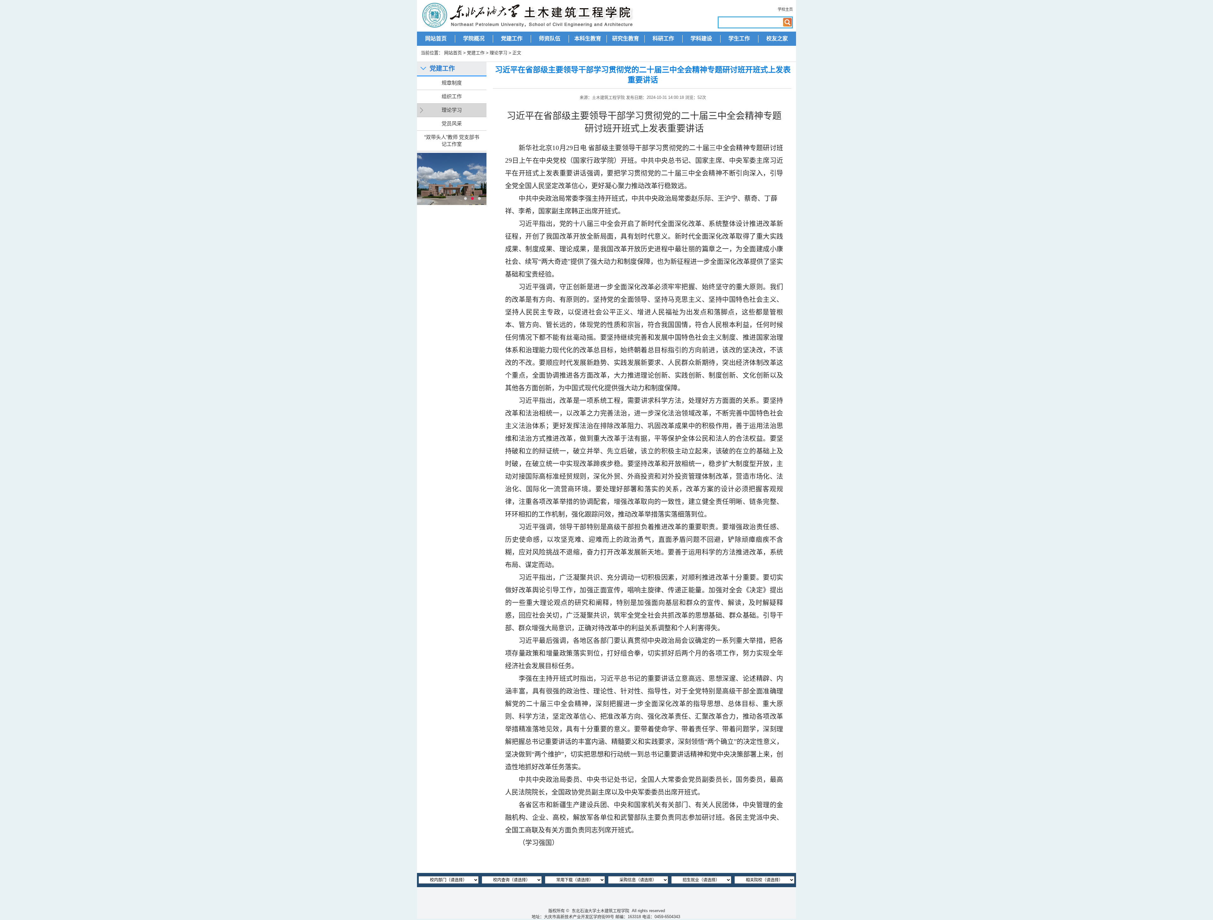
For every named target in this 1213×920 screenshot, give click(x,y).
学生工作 (739, 39)
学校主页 (785, 9)
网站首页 (436, 39)
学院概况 (474, 39)
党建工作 (511, 39)
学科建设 (701, 39)
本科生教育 (587, 39)
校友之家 (777, 39)
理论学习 (498, 52)
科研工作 (663, 39)
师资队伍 (549, 39)
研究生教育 (625, 39)
